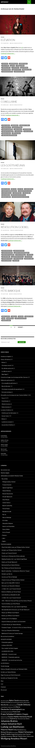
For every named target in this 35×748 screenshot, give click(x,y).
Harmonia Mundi (25, 717)
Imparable (3, 453)
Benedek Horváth (6, 511)
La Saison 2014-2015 (7, 645)
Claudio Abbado (4, 707)
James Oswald (17, 129)
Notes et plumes (6, 407)
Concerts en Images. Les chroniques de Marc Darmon (14, 377)
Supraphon (4, 736)
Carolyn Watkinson (19, 250)
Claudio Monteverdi (7, 252)
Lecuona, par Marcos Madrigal (9, 577)
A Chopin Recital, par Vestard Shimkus (11, 624)
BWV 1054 (14, 189)
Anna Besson (15, 125)
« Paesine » (4, 535)
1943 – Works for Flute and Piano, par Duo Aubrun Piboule (17, 600)
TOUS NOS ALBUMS (6, 544)
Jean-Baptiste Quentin (7, 131)
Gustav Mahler (13, 717)
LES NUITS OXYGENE (6, 639)
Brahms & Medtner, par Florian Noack (11, 591)
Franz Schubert (8, 714)
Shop (2, 681)
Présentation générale (7, 642)
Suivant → (21, 327)
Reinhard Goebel (27, 69)
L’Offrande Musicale (7, 258)
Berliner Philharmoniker (25, 702)
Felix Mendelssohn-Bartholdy (6, 711)
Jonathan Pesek (17, 193)
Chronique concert (6, 365)
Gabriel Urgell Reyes (7, 487)
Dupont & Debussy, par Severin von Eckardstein (14, 621)
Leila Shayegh (24, 67)
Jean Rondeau (27, 129)
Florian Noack (6, 508)
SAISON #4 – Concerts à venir (9, 654)
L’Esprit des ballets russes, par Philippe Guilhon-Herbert (16, 547)
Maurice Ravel (7, 729)
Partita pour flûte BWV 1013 (18, 195)
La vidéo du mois (6, 371)
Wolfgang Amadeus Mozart (14, 738)
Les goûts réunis (13, 165)
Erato (23, 709)
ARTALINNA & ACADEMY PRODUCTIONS (12, 476)
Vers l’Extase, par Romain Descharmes (11, 568)
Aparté (11, 702)
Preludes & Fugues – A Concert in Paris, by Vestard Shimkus (17, 627)
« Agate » (4, 541)
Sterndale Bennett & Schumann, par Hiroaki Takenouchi (15, 609)
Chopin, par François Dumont (9, 553)
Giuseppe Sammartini (7, 129)
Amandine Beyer (13, 63)
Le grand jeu (4, 435)
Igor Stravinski (19, 718)
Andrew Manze (23, 63)
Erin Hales (5, 520)
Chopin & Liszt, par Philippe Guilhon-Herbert (13, 580)
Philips (24, 729)
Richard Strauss (6, 732)
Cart (2, 684)
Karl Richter (28, 256)
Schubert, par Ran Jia (7, 574)
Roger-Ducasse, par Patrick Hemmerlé (10, 675)
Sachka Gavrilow (6, 260)
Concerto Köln (29, 316)
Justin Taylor (18, 131)
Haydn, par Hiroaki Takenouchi (9, 562)
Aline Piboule (5, 499)
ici (22, 47)
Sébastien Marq (16, 133)
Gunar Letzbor (20, 65)
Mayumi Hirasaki (6, 69)
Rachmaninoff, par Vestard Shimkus (11, 565)
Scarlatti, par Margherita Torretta (9, 678)
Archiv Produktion (7, 250)
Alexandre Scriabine (5, 700)
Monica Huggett (16, 69)
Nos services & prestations (7, 636)
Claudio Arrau (10, 707)
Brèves (3, 362)
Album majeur (4, 444)
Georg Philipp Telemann (8, 254)
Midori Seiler (10, 318)
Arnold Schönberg (16, 702)
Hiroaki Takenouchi (7, 496)
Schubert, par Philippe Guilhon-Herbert (12, 550)
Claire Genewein (29, 189)
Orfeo (15, 730)
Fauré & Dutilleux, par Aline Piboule (11, 603)
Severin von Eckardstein (8, 526)
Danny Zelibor (6, 529)
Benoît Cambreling (7, 505)
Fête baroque (11, 290)
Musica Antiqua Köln (20, 318)
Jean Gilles (30, 254)
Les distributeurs (5, 663)
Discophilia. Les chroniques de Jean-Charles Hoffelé (14, 395)
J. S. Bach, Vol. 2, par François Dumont (11, 597)
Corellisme (9, 101)
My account (4, 690)
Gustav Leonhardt (20, 254)
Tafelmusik (16, 260)
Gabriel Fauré (4, 717)
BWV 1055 (20, 189)
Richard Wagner (15, 732)
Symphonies (9, 736)
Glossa (12, 65)
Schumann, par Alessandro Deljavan (11, 586)
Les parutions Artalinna (7, 425)
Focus (2, 37)
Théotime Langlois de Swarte (9, 135)
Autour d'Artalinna (5, 359)
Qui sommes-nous (5, 470)
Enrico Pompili (6, 532)
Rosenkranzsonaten (7, 71)
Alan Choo (4, 63)
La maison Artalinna (6, 410)
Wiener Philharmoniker (28, 736)
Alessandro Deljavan (7, 523)
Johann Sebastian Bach (17, 256)
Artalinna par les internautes (9, 413)
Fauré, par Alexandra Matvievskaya (10, 630)
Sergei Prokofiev (6, 734)
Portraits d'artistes (6, 392)
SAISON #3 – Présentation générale (10, 657)
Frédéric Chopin (21, 714)
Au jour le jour (5, 416)
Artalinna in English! (6, 356)
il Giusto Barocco (6, 193)
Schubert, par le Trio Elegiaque (9, 618)
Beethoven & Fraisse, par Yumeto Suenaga (12, 633)
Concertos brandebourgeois (9, 191)
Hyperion (12, 718)
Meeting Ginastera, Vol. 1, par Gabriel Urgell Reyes (14, 559)
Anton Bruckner (24, 700)
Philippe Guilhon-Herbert (8, 481)
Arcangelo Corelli (24, 125)
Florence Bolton (6, 127)
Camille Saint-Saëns (13, 704)
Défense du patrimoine (6, 380)
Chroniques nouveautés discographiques (12, 389)
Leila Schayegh (5, 195)
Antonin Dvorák (5, 702)
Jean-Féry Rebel (6, 256)
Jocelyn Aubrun (6, 502)
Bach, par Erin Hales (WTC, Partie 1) (11, 583)
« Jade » (3, 538)
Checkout (3, 687)
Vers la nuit (4, 449)
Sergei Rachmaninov (17, 734)
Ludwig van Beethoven (12, 726)
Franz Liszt (16, 712)
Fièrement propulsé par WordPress (8, 746)
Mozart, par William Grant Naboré (10, 612)
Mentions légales (5, 473)
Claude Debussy (23, 704)
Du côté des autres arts (7, 368)
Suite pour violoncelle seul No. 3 (20, 196)
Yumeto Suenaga (5, 666)
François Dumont (6, 484)
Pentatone (20, 730)
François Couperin (17, 127)
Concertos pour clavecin (25, 191)
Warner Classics (18, 736)
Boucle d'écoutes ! (6, 386)
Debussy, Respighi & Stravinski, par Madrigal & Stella (14, 669)
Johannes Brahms (9, 721)
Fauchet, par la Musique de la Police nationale (13, 556)
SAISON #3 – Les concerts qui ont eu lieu (12, 660)
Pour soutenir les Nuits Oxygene (10, 648)
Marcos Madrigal (6, 517)
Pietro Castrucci (28, 131)
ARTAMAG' (4, 2)
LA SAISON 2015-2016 (7, 651)
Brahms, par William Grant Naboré (10, 615)
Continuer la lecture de (8, 53)
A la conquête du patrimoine (9, 383)
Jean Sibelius (26, 718)
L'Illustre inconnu (6, 404)
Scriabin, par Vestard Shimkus (8, 672)
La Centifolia (15, 67)
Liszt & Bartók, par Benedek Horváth (11, 594)
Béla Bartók (4, 705)
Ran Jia (4, 514)
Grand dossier (5, 401)
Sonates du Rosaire (19, 71)
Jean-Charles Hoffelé (16, 43)
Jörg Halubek (26, 193)
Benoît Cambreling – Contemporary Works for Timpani (16, 571)
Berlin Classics (5, 189)
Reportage (4, 374)
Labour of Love (4, 440)
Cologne (21, 316)
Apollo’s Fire (5, 65)
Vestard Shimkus (6, 490)
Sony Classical (27, 734)
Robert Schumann (25, 732)
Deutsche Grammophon (11, 709)
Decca (18, 707)
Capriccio (14, 316)
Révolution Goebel (15, 227)
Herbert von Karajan (5, 718)
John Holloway (6, 67)
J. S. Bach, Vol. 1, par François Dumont (11, 588)
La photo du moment (7, 422)
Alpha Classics (5, 125)
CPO (14, 707)
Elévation (8, 40)
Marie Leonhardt (18, 258)
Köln (3, 318)
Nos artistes (5, 478)
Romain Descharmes (7, 493)
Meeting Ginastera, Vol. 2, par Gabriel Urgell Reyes (14, 606)
